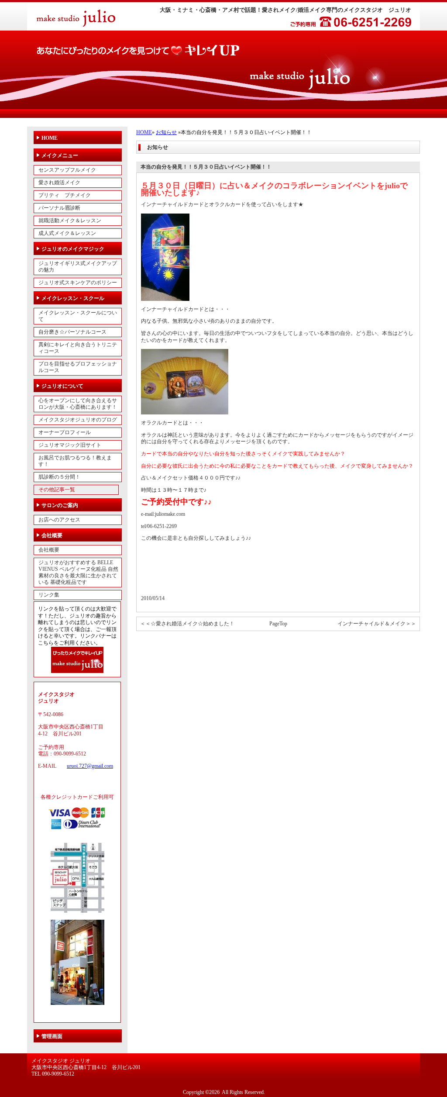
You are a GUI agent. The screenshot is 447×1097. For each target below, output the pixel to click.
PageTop (278, 624)
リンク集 (48, 595)
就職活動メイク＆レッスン (69, 220)
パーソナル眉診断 (59, 208)
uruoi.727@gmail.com (90, 766)
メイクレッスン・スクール (72, 298)
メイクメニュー (59, 155)
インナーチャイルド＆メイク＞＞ (376, 624)
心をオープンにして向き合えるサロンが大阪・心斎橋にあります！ (77, 403)
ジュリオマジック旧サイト (69, 445)
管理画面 (51, 1036)
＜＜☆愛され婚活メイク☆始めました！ (187, 624)
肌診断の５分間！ (59, 477)
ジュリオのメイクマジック (72, 249)
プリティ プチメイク (64, 195)
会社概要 (51, 535)
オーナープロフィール (64, 432)
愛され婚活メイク (59, 182)
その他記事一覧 (56, 489)
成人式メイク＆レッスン (67, 233)
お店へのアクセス (59, 520)
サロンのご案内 (59, 505)
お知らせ (166, 132)
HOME (144, 132)
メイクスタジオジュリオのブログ (77, 420)
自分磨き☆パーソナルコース (72, 332)
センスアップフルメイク (67, 170)
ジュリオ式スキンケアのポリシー (77, 282)
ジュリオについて (62, 386)
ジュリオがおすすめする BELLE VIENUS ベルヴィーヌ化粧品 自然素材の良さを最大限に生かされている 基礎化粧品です (78, 572)
